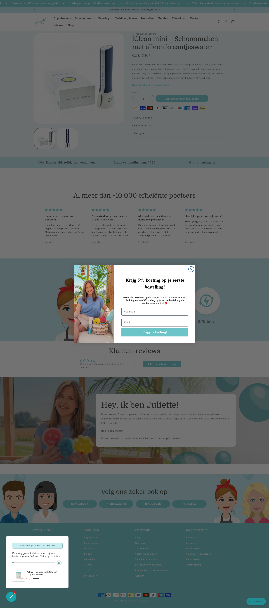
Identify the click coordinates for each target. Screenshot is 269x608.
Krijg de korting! (155, 332)
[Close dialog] (191, 269)
